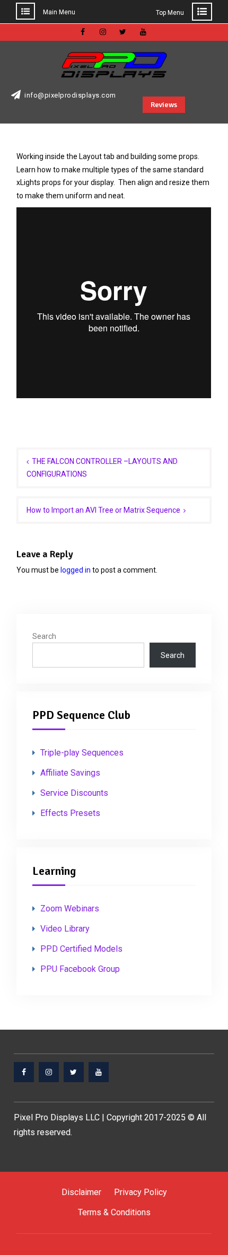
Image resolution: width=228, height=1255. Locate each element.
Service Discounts (74, 793)
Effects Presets (70, 813)
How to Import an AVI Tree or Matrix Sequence (103, 510)
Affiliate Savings (70, 773)
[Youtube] (99, 1072)
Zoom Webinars (69, 908)
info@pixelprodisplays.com (70, 95)
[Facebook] (24, 1072)
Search (44, 636)
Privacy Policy (140, 1192)
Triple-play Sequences (82, 753)
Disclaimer (81, 1192)
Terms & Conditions (114, 1212)
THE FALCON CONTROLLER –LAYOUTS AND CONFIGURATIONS (102, 468)
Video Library (65, 929)
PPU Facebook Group (80, 969)
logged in (75, 570)
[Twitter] (74, 1072)
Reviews (164, 104)
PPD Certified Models (81, 949)
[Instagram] (49, 1072)
